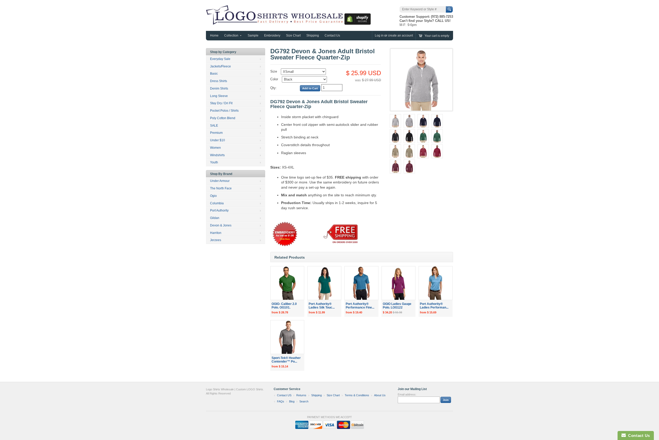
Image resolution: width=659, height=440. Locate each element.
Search (303, 401)
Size (273, 71)
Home (214, 35)
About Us (380, 395)
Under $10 (217, 140)
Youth (214, 162)
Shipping (312, 35)
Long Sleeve (219, 96)
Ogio (213, 196)
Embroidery (272, 35)
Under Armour (220, 181)
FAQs (280, 401)
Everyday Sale (220, 59)
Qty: (273, 88)
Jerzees (215, 240)
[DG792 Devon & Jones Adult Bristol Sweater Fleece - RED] (423, 151)
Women (215, 147)
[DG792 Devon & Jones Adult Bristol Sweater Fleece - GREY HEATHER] (395, 121)
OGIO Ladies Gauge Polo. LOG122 (397, 306)
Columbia (217, 203)
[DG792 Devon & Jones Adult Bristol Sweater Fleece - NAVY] (423, 121)
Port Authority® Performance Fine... (360, 306)
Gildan (214, 218)
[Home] (275, 22)
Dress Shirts (218, 81)
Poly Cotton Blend (222, 118)
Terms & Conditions (357, 395)
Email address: (407, 394)
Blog (291, 401)
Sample (253, 35)
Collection (231, 35)
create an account (400, 35)
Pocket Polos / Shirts (224, 110)
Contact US (284, 395)
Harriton (215, 233)
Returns (301, 395)
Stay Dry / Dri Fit (221, 103)
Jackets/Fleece (220, 66)
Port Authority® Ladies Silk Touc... (322, 306)
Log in (379, 35)
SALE (214, 125)
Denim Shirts (219, 88)
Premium (216, 133)
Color (274, 79)
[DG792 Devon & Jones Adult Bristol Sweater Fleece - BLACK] (395, 136)
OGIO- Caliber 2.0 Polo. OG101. (284, 306)
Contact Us (332, 35)
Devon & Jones (220, 225)
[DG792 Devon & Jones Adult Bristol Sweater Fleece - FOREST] (423, 136)
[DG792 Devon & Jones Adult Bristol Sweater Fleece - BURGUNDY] (395, 166)
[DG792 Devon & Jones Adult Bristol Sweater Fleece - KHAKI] (395, 151)
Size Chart (293, 35)
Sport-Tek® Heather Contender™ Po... (286, 360)
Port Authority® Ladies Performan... (434, 306)
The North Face (221, 188)
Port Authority (219, 210)
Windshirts (217, 155)
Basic (214, 73)
